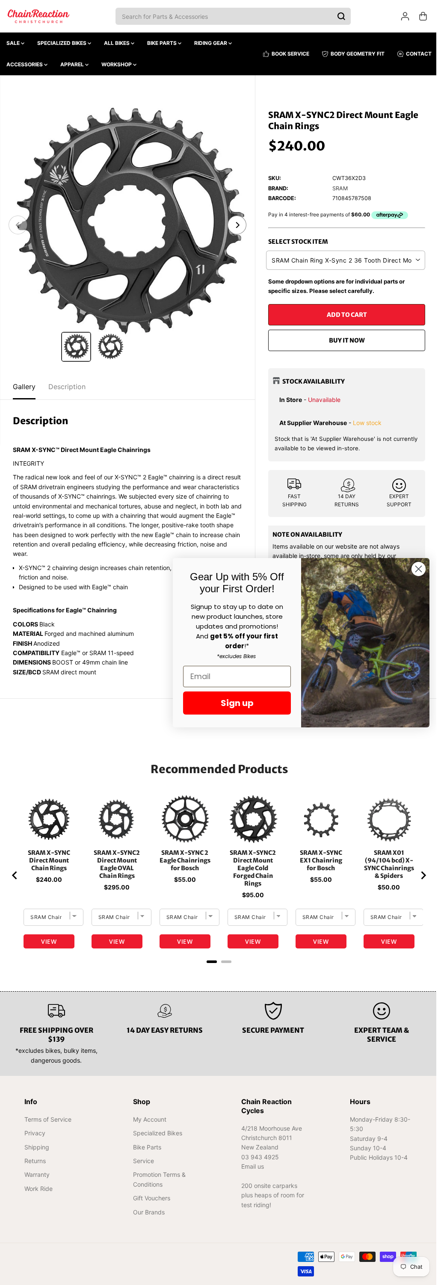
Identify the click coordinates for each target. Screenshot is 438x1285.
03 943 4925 (258, 1157)
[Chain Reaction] (38, 16)
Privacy (34, 1133)
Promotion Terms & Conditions (158, 1179)
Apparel (72, 64)
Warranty (37, 1174)
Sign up (232, 703)
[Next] (234, 225)
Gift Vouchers (150, 1198)
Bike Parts (162, 43)
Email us (250, 1166)
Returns (35, 1160)
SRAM (338, 188)
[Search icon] (341, 16)
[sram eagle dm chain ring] (126, 225)
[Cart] (423, 16)
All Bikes (117, 43)
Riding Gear (211, 43)
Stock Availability (311, 381)
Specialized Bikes (62, 43)
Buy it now (343, 340)
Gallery (24, 386)
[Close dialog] (414, 568)
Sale (13, 43)
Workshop (117, 64)
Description (67, 386)
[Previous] (18, 225)
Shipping (36, 1147)
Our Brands (147, 1212)
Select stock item (296, 241)
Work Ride (38, 1188)
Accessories (25, 64)
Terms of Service (47, 1119)
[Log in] (405, 16)
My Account (148, 1119)
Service (142, 1160)
